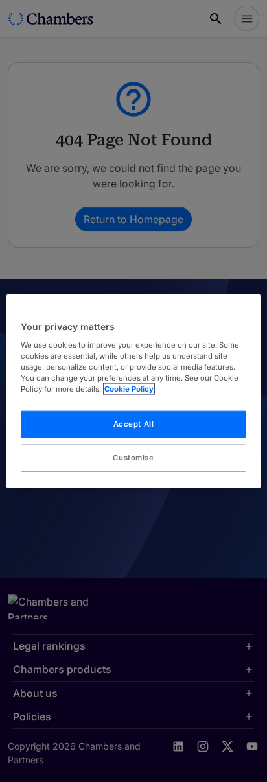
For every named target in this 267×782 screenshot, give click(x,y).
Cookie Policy (129, 388)
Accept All (133, 424)
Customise (133, 457)
